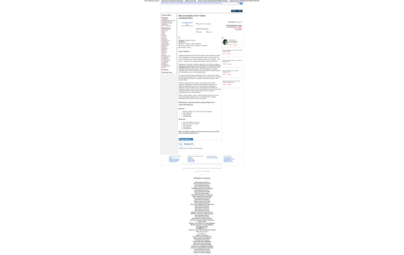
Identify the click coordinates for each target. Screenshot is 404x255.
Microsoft (165, 48)
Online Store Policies (174, 158)
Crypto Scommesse (202, 235)
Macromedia (166, 44)
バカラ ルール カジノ (202, 231)
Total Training (166, 59)
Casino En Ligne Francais (202, 251)
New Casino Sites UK (202, 207)
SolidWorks (166, 57)
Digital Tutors (166, 40)
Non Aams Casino (202, 226)
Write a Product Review (187, 25)
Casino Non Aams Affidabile (202, 241)
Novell (164, 51)
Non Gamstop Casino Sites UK (202, 218)
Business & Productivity (169, 20)
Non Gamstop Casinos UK (202, 184)
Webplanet (165, 64)
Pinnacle (165, 52)
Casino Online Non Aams (202, 191)
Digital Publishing (167, 21)
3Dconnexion (166, 29)
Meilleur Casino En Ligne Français (202, 214)
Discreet (165, 39)
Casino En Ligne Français (202, 243)
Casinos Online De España (202, 252)
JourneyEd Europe (228, 161)
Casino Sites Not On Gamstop (202, 196)
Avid (164, 34)
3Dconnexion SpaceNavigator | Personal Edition (233, 41)
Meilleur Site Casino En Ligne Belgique (202, 223)
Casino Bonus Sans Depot (202, 238)
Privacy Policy (191, 160)
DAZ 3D (165, 38)
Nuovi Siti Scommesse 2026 (202, 244)
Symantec (165, 58)
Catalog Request (173, 161)
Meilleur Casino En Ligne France (202, 212)
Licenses (165, 24)
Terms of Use (191, 161)
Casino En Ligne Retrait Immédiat (202, 246)
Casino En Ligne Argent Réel (202, 237)
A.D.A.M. (165, 30)
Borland (165, 35)
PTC (164, 53)
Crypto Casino (202, 221)
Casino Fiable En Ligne (202, 249)
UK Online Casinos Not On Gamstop (202, 220)
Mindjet (165, 49)
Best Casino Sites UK (202, 209)
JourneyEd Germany (229, 158)
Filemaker (165, 42)
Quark (164, 54)
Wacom (165, 63)
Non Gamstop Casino (202, 215)
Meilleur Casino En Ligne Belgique (202, 225)
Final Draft (165, 43)
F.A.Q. (170, 157)
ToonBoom (166, 61)
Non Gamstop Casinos (202, 182)
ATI (164, 33)
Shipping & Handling (174, 160)
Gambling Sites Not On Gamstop (202, 188)
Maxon (165, 47)
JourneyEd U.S (227, 157)
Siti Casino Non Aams (202, 185)
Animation (165, 19)
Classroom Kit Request (212, 157)
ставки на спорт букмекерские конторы (202, 230)
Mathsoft (165, 45)
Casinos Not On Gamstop (202, 187)
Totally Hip (165, 62)
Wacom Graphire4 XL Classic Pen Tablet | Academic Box (231, 81)
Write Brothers (166, 66)
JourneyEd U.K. (228, 160)
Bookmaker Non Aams (202, 240)
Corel (164, 37)
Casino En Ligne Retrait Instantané (202, 248)
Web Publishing (167, 25)
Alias (164, 32)
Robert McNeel (167, 56)
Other (164, 67)
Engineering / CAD (167, 23)
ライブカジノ (202, 233)
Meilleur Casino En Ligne (202, 201)
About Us (190, 157)
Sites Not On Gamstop (202, 199)
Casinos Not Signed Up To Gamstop (202, 204)
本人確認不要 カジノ (202, 228)
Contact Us (190, 158)
